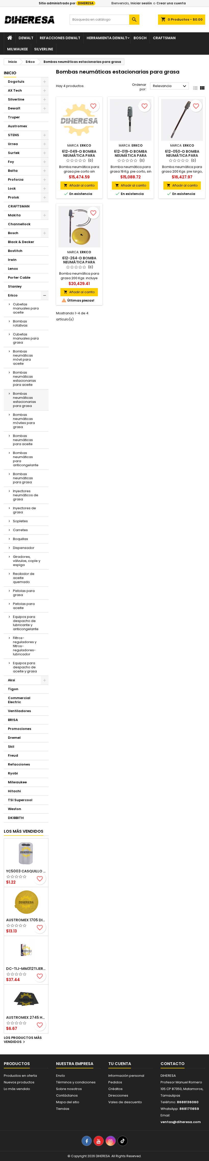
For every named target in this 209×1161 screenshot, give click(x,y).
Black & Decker (21, 241)
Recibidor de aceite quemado (23, 577)
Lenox (13, 268)
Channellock (19, 224)
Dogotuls (16, 81)
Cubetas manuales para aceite (26, 308)
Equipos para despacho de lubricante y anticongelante (25, 622)
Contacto (173, 1064)
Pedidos (115, 1082)
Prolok (13, 197)
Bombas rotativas (20, 323)
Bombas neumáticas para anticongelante (25, 459)
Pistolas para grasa (24, 592)
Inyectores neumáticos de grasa (25, 495)
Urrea (13, 143)
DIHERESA (86, 3)
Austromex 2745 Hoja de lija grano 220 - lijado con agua (26, 1017)
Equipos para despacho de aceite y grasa (25, 667)
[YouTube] (98, 1141)
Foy (11, 161)
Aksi (11, 680)
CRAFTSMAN (19, 206)
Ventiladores (19, 711)
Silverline (43, 49)
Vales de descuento (125, 1102)
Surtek (14, 152)
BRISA (13, 719)
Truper (14, 117)
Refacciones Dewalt (60, 37)
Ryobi (13, 773)
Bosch (140, 37)
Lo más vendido (17, 1088)
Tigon (13, 689)
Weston (14, 808)
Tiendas (62, 1108)
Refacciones (19, 764)
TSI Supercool (20, 800)
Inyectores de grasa (24, 510)
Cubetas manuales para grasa (26, 338)
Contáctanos (67, 1095)
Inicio (10, 73)
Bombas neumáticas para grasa (23, 478)
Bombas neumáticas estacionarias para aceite (24, 378)
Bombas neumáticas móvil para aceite (23, 357)
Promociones (19, 728)
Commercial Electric (19, 700)
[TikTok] (122, 1141)
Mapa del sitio (67, 1102)
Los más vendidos (23, 831)
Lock (12, 188)
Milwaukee (17, 49)
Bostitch (15, 250)
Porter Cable (19, 277)
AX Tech (15, 90)
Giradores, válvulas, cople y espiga (26, 560)
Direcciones (118, 1095)
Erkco (13, 295)
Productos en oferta (20, 1075)
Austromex (17, 126)
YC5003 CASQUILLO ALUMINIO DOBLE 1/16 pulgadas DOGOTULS (26, 871)
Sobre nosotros (69, 1088)
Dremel (14, 737)
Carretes (20, 530)
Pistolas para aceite (24, 605)
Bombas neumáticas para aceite (23, 439)
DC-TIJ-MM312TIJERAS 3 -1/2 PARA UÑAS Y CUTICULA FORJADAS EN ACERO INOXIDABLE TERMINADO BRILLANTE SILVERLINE (26, 969)
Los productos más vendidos (23, 1040)
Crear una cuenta (171, 3)
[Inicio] (9, 38)
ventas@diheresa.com (181, 1122)
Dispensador (23, 547)
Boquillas (20, 538)
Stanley (15, 286)
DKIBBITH (16, 817)
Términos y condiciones (76, 1082)
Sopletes (20, 521)
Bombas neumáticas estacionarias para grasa (24, 399)
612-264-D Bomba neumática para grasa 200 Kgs (79, 262)
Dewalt (26, 37)
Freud (13, 755)
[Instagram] (110, 1141)
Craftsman (164, 37)
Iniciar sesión (141, 3)
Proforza (15, 179)
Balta (13, 170)
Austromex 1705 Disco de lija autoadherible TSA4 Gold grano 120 (26, 920)
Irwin (12, 259)
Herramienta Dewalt (107, 37)
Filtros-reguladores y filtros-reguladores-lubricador (24, 646)
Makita (14, 215)
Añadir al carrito (79, 185)
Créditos (115, 1088)
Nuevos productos (19, 1082)
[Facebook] (87, 1141)
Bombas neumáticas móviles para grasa (24, 420)
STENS (13, 135)
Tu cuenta (119, 1064)
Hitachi (14, 791)
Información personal (126, 1075)
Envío (60, 1075)
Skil (11, 746)
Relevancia (170, 86)
